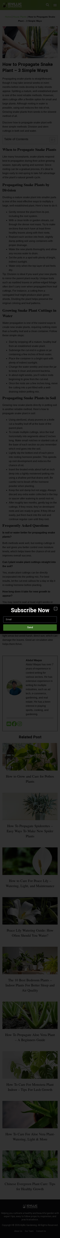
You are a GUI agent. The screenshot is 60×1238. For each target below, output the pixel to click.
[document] (30, 619)
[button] (55, 608)
